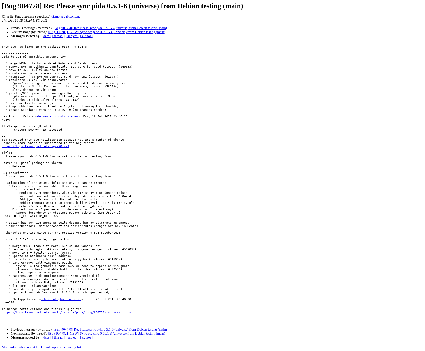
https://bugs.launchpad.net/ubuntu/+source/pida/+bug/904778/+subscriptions (66, 312)
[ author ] (86, 36)
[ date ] (46, 36)
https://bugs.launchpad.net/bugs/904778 (35, 146)
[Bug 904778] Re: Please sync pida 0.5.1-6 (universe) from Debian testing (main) (110, 28)
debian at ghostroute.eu (57, 116)
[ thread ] (58, 36)
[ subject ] (72, 36)
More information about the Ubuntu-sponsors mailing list (41, 347)
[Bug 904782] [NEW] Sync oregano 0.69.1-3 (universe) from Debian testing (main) (106, 32)
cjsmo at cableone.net (66, 16)
